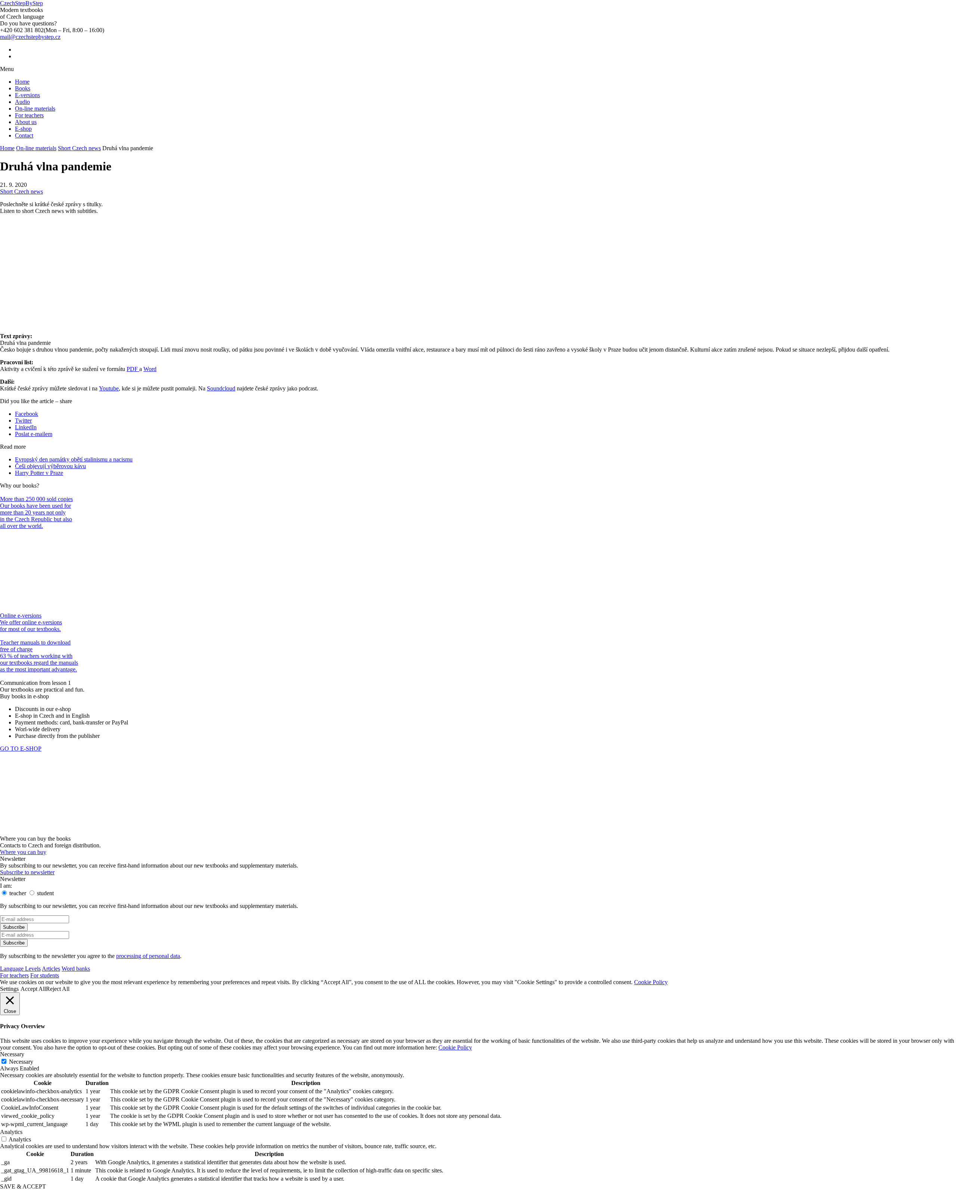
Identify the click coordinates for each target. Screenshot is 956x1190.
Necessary (21, 1061)
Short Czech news (79, 148)
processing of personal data (148, 956)
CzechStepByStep (21, 3)
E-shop (23, 129)
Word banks (76, 968)
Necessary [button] (12, 1054)
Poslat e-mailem (33, 434)
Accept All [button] (33, 989)
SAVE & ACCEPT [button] (23, 1186)
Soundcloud (221, 388)
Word (149, 369)
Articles (51, 968)
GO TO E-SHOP (20, 748)
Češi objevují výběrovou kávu (50, 466)
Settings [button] (9, 989)
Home (22, 81)
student (44, 893)
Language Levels (20, 968)
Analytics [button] (11, 1132)
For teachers (29, 115)
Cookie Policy (651, 982)
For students (44, 975)
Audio (22, 102)
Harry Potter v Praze (39, 473)
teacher (17, 893)
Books (22, 88)
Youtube (109, 388)
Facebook (26, 414)
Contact (24, 135)
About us (26, 122)
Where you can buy (23, 852)
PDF (133, 369)
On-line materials (35, 108)
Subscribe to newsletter (27, 872)
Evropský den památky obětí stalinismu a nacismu (74, 459)
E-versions (27, 95)
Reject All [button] (57, 989)
